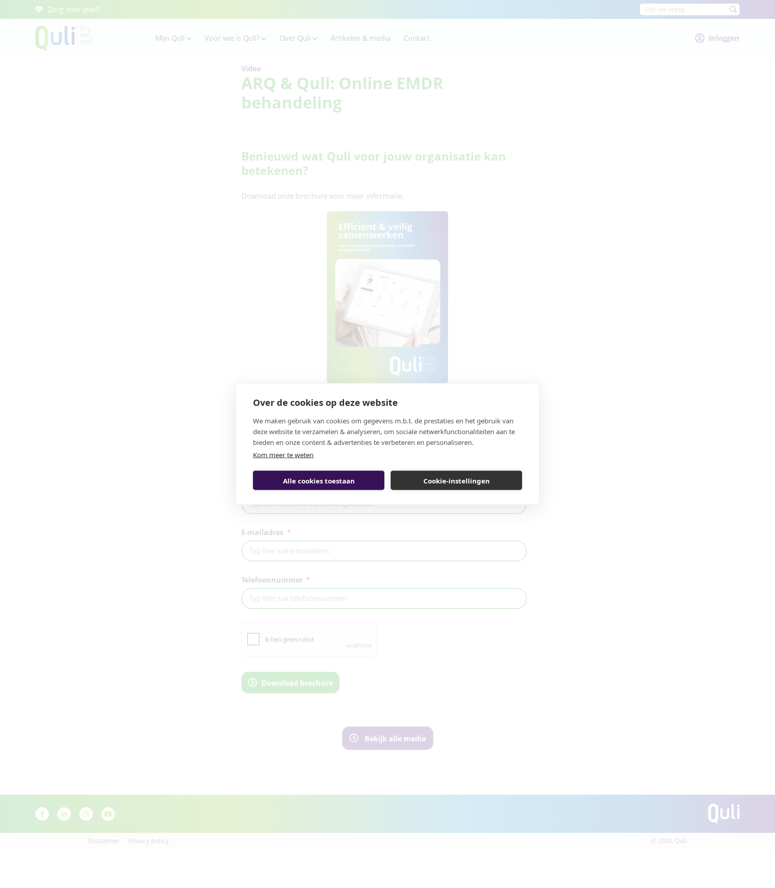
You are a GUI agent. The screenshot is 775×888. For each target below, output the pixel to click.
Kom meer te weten (283, 454)
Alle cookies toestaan (319, 480)
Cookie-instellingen (456, 480)
